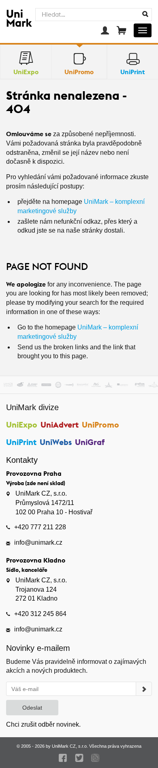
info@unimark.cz (38, 542)
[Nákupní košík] (121, 30)
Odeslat (32, 707)
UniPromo (100, 424)
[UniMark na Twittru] (79, 758)
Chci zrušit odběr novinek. (43, 724)
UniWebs (56, 442)
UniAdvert (60, 424)
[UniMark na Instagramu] (95, 758)
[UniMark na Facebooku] (63, 758)
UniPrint (21, 442)
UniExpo (21, 424)
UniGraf (90, 442)
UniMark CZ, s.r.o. (70, 746)
